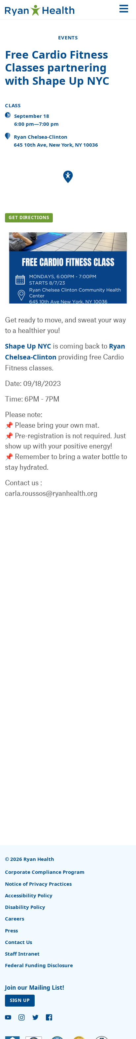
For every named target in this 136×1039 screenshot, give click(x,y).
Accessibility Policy (28, 895)
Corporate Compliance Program (45, 872)
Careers (14, 918)
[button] (68, 177)
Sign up (20, 1000)
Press (11, 930)
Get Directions (29, 217)
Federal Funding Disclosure (39, 965)
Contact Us (18, 942)
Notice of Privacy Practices (38, 883)
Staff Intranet (22, 953)
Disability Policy (25, 907)
